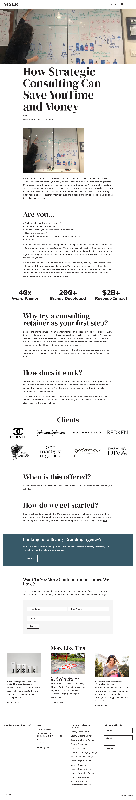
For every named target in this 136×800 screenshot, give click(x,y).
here (105, 520)
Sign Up (32, 626)
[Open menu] (130, 4)
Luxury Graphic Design (81, 769)
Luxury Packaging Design (82, 773)
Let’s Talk (116, 4)
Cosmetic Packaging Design (84, 752)
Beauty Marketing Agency (83, 740)
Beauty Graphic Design (81, 736)
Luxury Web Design (80, 777)
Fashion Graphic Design (82, 756)
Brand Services (78, 748)
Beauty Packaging (79, 744)
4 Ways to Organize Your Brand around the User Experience (21, 682)
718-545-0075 (44, 729)
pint (44, 748)
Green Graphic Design (81, 760)
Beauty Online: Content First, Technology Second (108, 682)
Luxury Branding (78, 765)
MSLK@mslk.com (59, 514)
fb (38, 748)
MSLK (11, 4)
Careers (40, 742)
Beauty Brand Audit (80, 731)
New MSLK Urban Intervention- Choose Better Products (65, 679)
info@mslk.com (44, 733)
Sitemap (130, 795)
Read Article (13, 702)
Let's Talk (30, 558)
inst (48, 748)
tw (41, 748)
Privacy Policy (123, 795)
